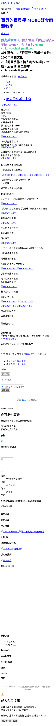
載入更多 (5, 374)
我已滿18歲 (6, 721)
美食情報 (22, 76)
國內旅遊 (21, 361)
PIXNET (12, 687)
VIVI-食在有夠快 (9, 339)
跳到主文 (5, 33)
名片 (8, 88)
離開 (15, 721)
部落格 (9, 85)
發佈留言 (5, 390)
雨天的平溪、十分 (18, 99)
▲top (3, 369)
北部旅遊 (21, 364)
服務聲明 (28, 690)
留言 (33, 354)
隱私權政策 (46, 687)
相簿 (8, 82)
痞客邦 (27, 354)
